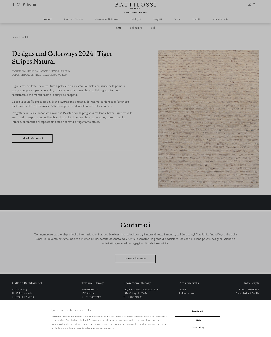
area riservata (220, 19)
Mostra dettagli (198, 327)
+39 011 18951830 (24, 297)
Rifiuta (198, 319)
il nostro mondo (73, 19)
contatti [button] (196, 19)
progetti (157, 19)
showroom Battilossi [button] (107, 19)
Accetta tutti (197, 311)
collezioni (136, 28)
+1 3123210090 (134, 297)
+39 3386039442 (92, 297)
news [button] (177, 19)
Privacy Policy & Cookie (247, 293)
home (15, 37)
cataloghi (135, 19)
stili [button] (153, 28)
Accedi (182, 290)
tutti (118, 28)
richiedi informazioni (32, 138)
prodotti (47, 19)
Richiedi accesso (187, 293)
